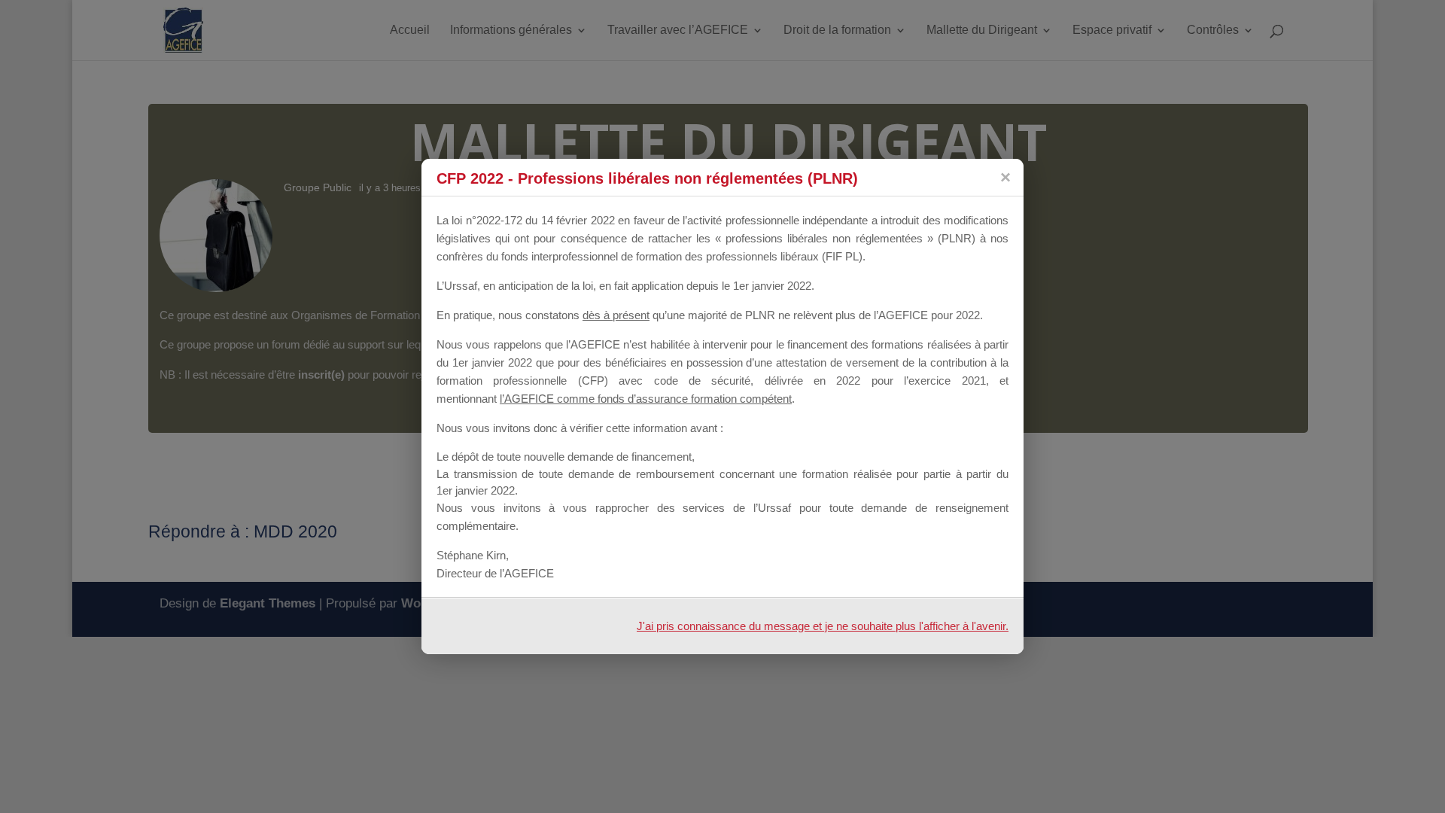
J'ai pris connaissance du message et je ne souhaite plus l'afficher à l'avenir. (822, 626)
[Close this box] (1005, 177)
